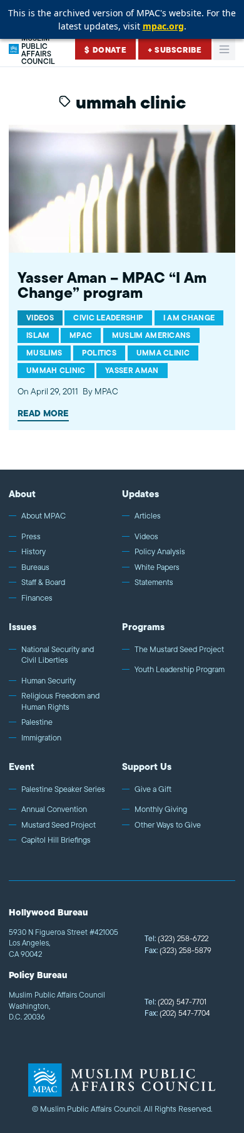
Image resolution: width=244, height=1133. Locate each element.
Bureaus (35, 567)
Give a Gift (153, 789)
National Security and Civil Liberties (57, 655)
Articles (148, 516)
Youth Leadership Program (180, 669)
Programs (143, 626)
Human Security (48, 681)
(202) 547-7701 (175, 1001)
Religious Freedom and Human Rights (60, 701)
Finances (37, 598)
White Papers (157, 567)
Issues (22, 626)
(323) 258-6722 (176, 938)
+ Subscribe (175, 50)
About (22, 494)
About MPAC (43, 516)
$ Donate (105, 50)
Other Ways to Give (168, 825)
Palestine (37, 722)
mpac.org (163, 26)
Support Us (146, 766)
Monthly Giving (161, 809)
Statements (154, 582)
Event (21, 766)
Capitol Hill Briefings (56, 840)
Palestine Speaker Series (63, 789)
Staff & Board (43, 582)
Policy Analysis (160, 551)
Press (31, 536)
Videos (146, 536)
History (33, 551)
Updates (140, 494)
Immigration (41, 738)
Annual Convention (54, 809)
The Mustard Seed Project (179, 649)
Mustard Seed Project (58, 825)
